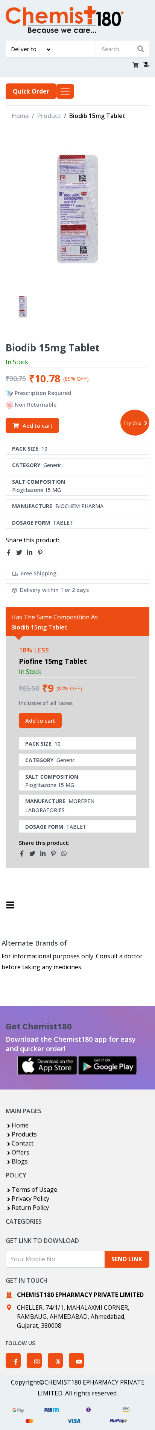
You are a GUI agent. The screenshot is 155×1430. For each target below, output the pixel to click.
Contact (22, 1143)
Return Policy (30, 1207)
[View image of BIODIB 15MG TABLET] (23, 307)
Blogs (20, 1161)
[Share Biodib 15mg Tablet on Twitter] (21, 552)
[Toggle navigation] (65, 91)
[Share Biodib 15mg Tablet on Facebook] (11, 552)
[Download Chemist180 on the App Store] (47, 1065)
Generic (52, 465)
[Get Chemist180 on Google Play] (108, 1065)
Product (49, 116)
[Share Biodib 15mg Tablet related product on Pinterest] (55, 853)
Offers (20, 1152)
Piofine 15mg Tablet (53, 661)
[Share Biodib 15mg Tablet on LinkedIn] (32, 552)
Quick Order (31, 91)
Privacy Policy (30, 1198)
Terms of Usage (34, 1189)
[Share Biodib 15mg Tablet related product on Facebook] (24, 853)
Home (20, 116)
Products (24, 1134)
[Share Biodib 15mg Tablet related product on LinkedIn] (45, 853)
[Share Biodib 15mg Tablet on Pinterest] (42, 552)
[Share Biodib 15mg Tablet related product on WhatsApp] (66, 853)
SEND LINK (126, 1259)
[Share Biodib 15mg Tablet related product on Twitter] (34, 853)
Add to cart (38, 425)
